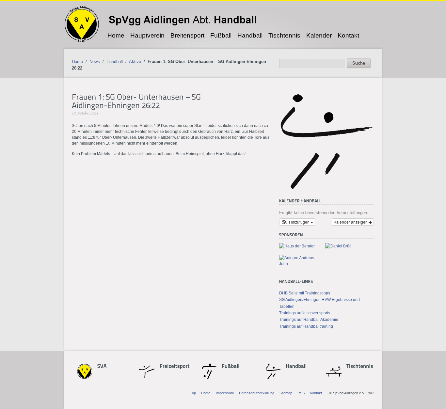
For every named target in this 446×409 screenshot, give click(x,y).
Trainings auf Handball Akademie (308, 319)
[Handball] (296, 367)
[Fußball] (233, 367)
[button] (297, 222)
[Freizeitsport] (171, 367)
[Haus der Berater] (297, 246)
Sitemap (285, 393)
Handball (250, 35)
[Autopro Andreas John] (299, 263)
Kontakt (348, 35)
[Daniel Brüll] (338, 246)
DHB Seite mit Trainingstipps (304, 293)
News (94, 61)
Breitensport (187, 35)
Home (115, 35)
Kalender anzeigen (351, 222)
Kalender (319, 35)
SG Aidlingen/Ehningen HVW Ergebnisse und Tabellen (319, 302)
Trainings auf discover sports (304, 313)
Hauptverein (147, 35)
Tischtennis (284, 35)
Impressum (225, 393)
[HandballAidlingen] (326, 188)
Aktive (135, 61)
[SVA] (108, 367)
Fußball (220, 35)
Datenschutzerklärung (256, 393)
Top (193, 393)
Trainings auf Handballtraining (306, 326)
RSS (301, 393)
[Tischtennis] (357, 367)
